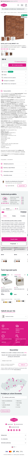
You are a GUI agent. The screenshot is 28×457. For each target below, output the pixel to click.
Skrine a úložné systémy (12, 12)
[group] (14, 28)
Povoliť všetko (14, 239)
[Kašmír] (12, 302)
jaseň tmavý (17, 151)
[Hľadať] (2, 9)
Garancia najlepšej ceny (21, 61)
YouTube (14, 430)
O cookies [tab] (23, 215)
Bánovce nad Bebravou (7, 400)
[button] (14, 71)
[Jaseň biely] (2, 54)
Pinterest (17, 430)
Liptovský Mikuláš (6, 404)
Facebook (8, 430)
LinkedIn (19, 430)
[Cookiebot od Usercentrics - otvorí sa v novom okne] (20, 212)
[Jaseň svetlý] (7, 54)
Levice (3, 402)
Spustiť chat (22, 185)
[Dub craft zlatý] (6, 302)
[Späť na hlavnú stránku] (4, 5)
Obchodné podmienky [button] (6, 442)
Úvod (2, 12)
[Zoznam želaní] (18, 5)
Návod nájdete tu (17, 369)
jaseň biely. (23, 151)
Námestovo (19, 400)
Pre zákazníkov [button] (4, 439)
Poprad (18, 404)
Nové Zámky (19, 402)
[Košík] (22, 5)
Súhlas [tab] (5, 215)
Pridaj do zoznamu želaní (26, 34)
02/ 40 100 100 (10, 185)
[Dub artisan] (4, 302)
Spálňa (5, 12)
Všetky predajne (5, 411)
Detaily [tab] (14, 215)
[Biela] (2, 302)
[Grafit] (10, 302)
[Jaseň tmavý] (11, 54)
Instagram (11, 430)
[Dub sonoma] (8, 302)
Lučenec (4, 406)
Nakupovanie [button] (4, 435)
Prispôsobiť (13, 243)
